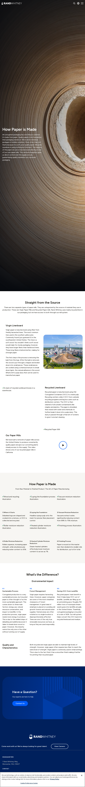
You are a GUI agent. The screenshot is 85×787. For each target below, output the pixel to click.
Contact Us (20, 703)
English (72, 12)
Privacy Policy (54, 779)
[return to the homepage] (42, 736)
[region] (42, 779)
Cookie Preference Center (29, 783)
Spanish (73, 17)
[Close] (81, 775)
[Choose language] (78, 3)
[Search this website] (74, 3)
